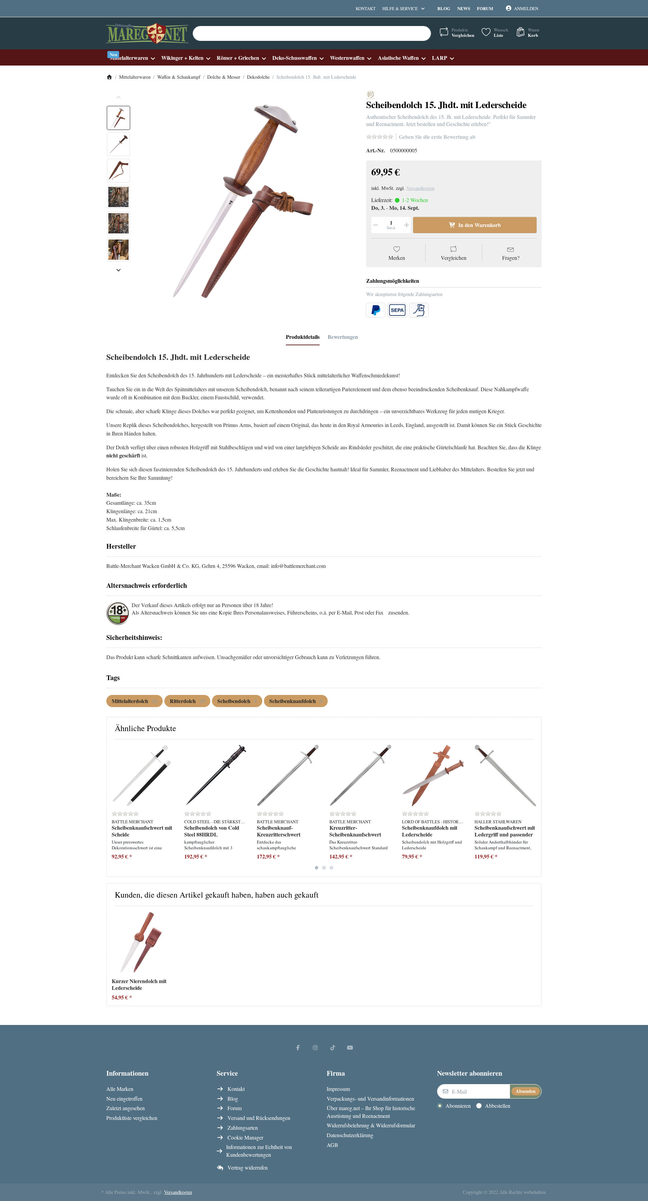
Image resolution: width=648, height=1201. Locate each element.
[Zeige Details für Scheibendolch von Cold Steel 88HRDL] (215, 776)
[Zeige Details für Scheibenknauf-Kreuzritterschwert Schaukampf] (288, 776)
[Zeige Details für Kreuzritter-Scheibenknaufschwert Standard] (360, 776)
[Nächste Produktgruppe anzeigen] (533, 808)
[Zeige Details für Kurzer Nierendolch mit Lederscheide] (143, 942)
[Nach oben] (118, 98)
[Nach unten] (118, 270)
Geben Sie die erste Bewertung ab (437, 137)
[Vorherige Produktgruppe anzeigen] (114, 808)
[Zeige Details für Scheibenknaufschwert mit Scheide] (143, 776)
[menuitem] (132, 57)
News (463, 8)
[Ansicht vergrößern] (246, 201)
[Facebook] (298, 1047)
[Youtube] (350, 1047)
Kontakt (366, 8)
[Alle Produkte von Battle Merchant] (370, 94)
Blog (443, 8)
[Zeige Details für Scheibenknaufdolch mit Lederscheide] (433, 776)
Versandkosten (420, 188)
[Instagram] (315, 1047)
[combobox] (312, 33)
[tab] (303, 336)
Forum (485, 8)
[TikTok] (332, 1047)
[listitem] (246, 201)
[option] (118, 118)
